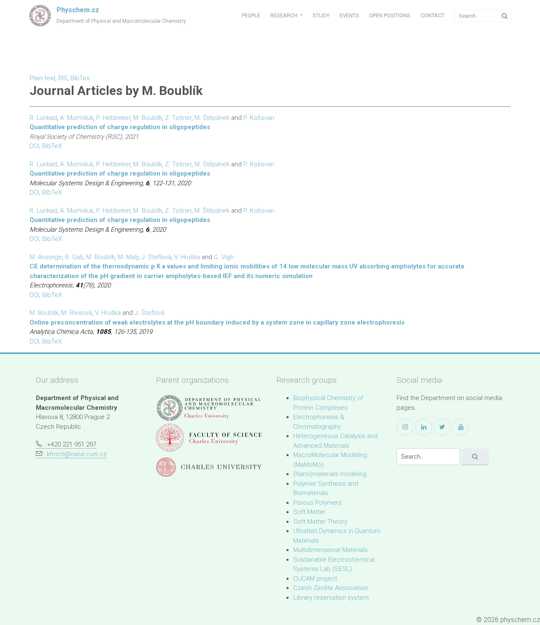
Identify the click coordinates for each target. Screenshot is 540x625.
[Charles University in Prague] (209, 467)
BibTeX (52, 146)
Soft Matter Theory (320, 521)
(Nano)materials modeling (330, 474)
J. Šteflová (156, 257)
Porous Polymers (317, 502)
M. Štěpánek (212, 118)
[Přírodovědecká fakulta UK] (209, 437)
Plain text (42, 78)
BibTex (79, 78)
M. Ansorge (46, 257)
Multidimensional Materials (330, 550)
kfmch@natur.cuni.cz (77, 454)
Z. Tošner (178, 118)
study (321, 15)
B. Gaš (74, 257)
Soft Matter (309, 512)
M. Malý (128, 257)
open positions (389, 15)
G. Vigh (224, 257)
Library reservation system (331, 597)
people (251, 15)
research (284, 15)
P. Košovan (258, 118)
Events (349, 15)
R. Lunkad (43, 118)
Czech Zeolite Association (330, 588)
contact (432, 15)
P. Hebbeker (113, 118)
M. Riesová (76, 313)
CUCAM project (315, 578)
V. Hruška (187, 257)
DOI (34, 146)
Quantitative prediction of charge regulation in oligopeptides (120, 127)
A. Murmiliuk (76, 118)
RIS (63, 78)
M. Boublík (147, 118)
